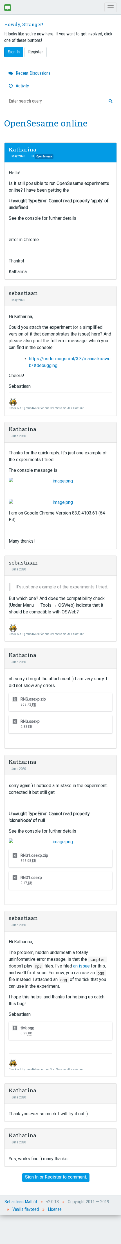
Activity (22, 86)
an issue (81, 966)
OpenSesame (44, 156)
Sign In (14, 52)
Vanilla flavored (25, 1209)
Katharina (22, 149)
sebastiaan (23, 292)
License (55, 1209)
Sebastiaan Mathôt (21, 1201)
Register (35, 52)
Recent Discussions (32, 73)
